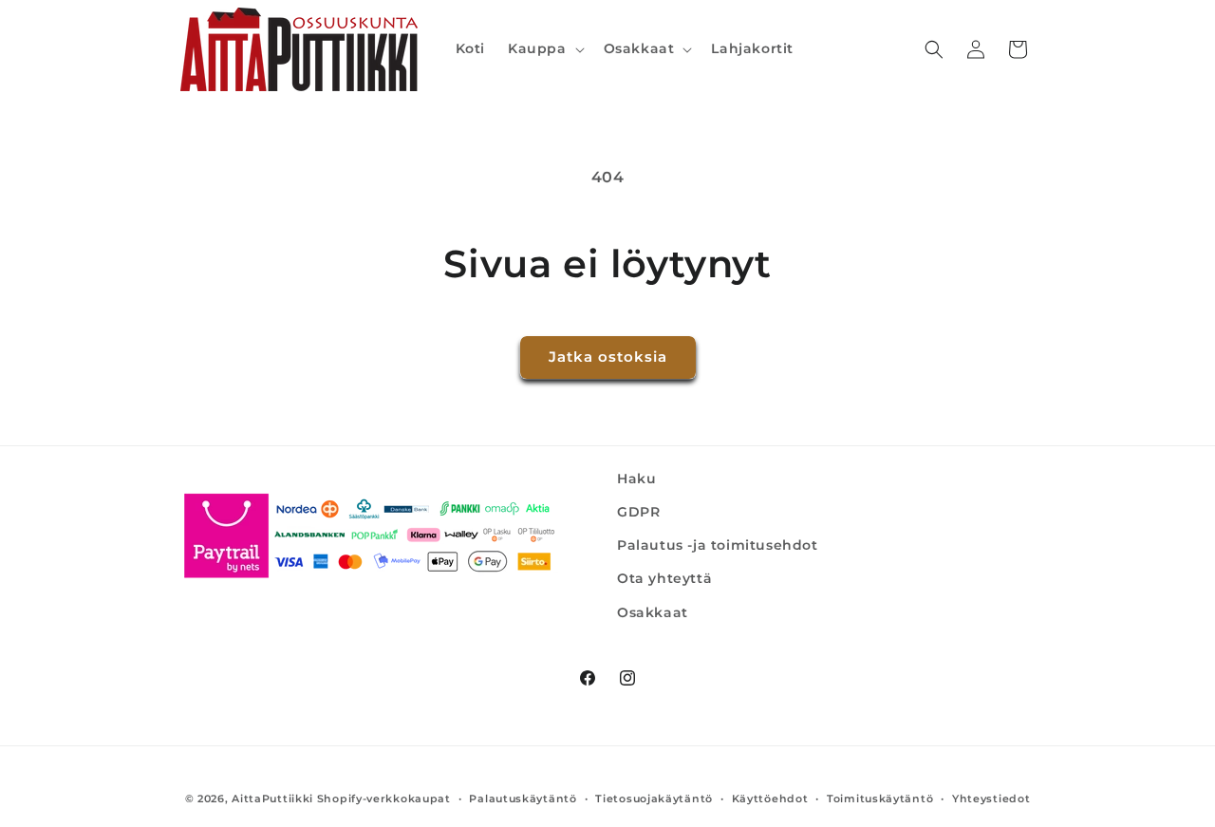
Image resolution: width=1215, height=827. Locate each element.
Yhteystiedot (991, 798)
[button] (544, 48)
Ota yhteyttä (664, 578)
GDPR (638, 511)
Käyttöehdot (770, 798)
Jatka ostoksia (608, 357)
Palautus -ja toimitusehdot (717, 545)
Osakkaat (652, 612)
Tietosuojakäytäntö (654, 798)
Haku (636, 478)
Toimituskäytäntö (880, 798)
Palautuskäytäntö (522, 798)
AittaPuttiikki (272, 798)
